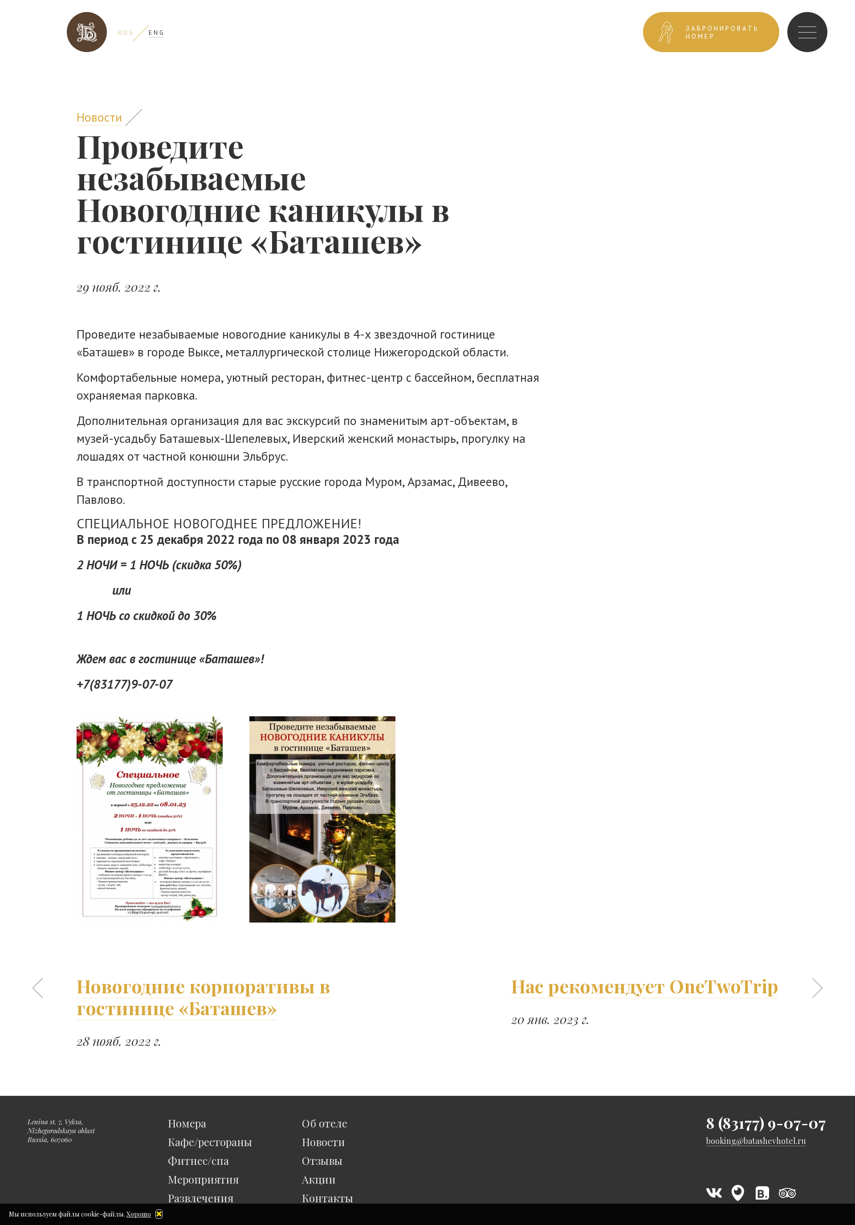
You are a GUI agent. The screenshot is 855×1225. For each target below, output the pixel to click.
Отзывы (322, 1160)
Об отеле (324, 1123)
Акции (319, 1179)
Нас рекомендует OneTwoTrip (644, 986)
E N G (156, 33)
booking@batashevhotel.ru (756, 1141)
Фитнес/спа (198, 1160)
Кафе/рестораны (210, 1142)
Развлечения (200, 1198)
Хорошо (138, 1214)
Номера (187, 1123)
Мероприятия (203, 1179)
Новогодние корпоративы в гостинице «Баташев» (203, 997)
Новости (99, 117)
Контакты (327, 1198)
